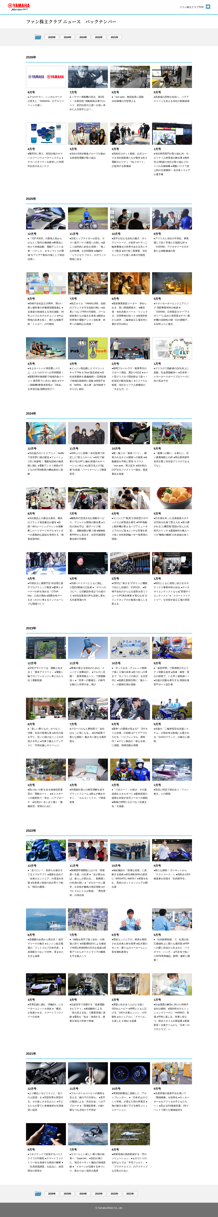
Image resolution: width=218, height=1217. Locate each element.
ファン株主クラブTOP (192, 7)
